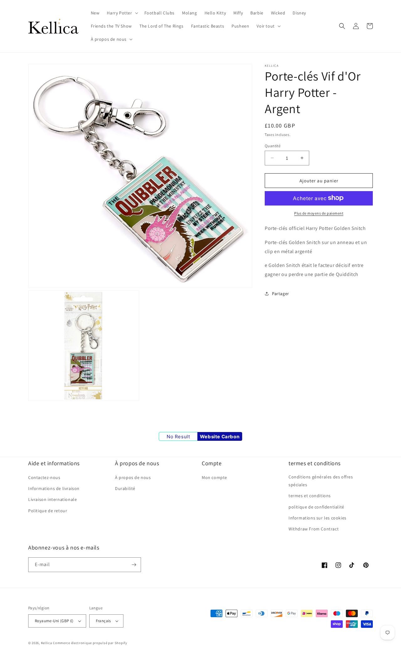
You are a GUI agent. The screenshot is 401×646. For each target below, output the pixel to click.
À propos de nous (133, 477)
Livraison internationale (52, 499)
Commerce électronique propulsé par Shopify (90, 643)
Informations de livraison (54, 488)
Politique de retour (47, 510)
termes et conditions (310, 495)
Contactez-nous (44, 477)
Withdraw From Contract (314, 529)
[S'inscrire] (134, 564)
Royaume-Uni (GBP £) (54, 620)
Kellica (46, 643)
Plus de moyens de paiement (318, 213)
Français (103, 620)
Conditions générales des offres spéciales (321, 480)
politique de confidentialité (316, 507)
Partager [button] (280, 293)
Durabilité (125, 488)
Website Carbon (219, 437)
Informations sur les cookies (317, 518)
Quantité (272, 145)
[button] (121, 12)
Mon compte (214, 477)
